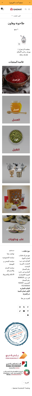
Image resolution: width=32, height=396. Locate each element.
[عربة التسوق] (3, 9)
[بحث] (25, 9)
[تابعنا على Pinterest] (28, 311)
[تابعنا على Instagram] (20, 307)
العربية (27, 382)
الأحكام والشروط (8, 274)
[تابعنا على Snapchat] (28, 315)
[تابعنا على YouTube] (24, 311)
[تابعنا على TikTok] (20, 311)
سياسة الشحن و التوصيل (8, 262)
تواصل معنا (10, 254)
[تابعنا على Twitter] (24, 307)
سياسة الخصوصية (8, 257)
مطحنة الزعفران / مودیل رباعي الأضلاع (24, 50)
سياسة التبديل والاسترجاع (9, 269)
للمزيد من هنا (25, 298)
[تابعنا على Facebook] (28, 307)
